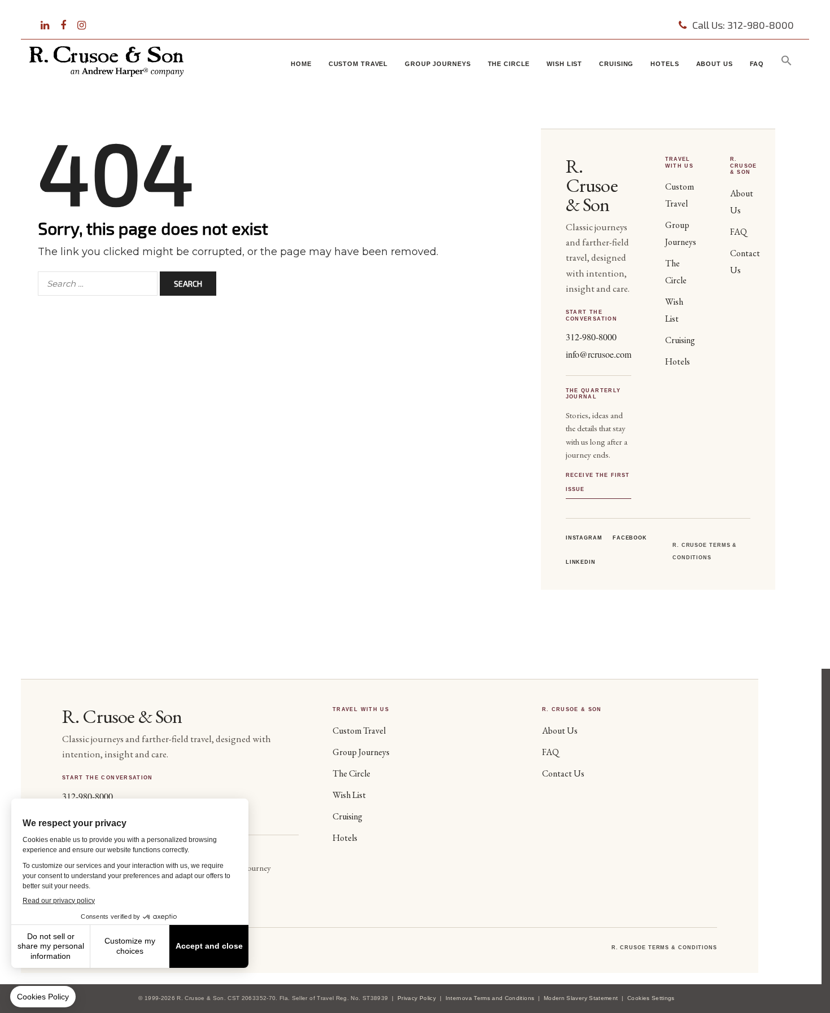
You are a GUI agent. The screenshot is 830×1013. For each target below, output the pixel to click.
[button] (786, 63)
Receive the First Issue (598, 482)
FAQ (757, 63)
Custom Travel (358, 63)
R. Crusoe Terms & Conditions (664, 947)
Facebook (630, 538)
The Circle (509, 63)
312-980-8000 (591, 337)
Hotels (664, 63)
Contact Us (563, 773)
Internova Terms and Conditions (490, 998)
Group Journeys (437, 63)
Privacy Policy (416, 998)
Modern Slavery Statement (581, 998)
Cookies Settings (651, 998)
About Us (714, 63)
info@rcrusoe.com (598, 354)
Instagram (584, 538)
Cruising (616, 63)
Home (301, 63)
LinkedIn (581, 562)
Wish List (564, 63)
